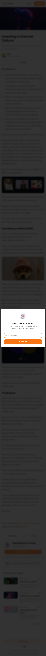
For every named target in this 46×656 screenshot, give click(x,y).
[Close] (42, 312)
